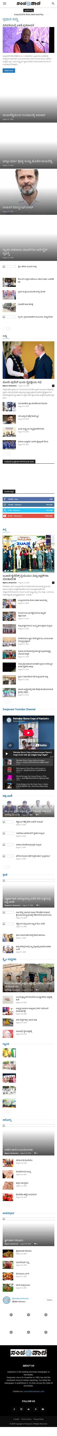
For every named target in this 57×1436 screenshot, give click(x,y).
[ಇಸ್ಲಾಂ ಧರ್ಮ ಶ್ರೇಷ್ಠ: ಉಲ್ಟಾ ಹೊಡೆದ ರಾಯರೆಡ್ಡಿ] (28, 146)
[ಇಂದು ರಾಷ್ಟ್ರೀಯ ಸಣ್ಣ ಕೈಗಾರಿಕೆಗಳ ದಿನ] (9, 432)
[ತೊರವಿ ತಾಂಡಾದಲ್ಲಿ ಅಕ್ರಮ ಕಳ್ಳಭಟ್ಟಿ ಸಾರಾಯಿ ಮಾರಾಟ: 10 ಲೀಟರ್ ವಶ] (28, 978)
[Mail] (28, 1409)
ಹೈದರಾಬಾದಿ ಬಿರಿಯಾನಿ (24, 1251)
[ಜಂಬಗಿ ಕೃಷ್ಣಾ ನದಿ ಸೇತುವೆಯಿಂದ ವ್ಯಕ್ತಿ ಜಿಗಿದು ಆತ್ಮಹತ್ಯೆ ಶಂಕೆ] (8, 1000)
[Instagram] (21, 1409)
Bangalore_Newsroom (13, 905)
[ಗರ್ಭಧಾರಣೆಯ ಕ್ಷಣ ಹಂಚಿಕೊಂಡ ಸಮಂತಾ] (9, 406)
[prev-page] (4, 329)
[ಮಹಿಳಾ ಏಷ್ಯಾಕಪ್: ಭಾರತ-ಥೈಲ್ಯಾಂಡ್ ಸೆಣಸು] (9, 444)
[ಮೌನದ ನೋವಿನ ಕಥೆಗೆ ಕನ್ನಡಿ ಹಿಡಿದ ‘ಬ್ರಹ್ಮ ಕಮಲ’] (8, 859)
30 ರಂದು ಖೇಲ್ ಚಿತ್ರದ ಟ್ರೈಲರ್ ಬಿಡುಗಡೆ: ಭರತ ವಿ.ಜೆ (28, 811)
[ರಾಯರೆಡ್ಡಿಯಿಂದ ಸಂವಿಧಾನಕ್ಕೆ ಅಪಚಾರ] (28, 100)
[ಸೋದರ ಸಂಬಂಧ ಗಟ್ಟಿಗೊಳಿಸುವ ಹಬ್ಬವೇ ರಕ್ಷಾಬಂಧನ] (9, 616)
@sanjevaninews (20, 1298)
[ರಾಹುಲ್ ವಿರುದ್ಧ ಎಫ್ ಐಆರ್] (28, 192)
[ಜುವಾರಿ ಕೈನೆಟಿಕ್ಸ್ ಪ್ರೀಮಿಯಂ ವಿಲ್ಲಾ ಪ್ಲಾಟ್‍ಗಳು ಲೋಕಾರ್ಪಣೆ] (28, 553)
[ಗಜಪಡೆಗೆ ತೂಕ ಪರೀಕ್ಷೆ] (9, 307)
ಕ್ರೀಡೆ (5, 874)
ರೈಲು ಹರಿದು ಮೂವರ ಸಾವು (27, 266)
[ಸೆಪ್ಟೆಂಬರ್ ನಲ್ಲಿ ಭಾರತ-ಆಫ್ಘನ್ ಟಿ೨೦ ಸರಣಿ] (8, 926)
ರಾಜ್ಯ (41, 336)
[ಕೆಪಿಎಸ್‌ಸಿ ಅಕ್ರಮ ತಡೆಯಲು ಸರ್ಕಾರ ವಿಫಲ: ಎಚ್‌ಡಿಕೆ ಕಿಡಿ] (9, 282)
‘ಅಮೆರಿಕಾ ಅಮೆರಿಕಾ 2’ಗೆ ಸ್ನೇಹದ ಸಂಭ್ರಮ (30, 833)
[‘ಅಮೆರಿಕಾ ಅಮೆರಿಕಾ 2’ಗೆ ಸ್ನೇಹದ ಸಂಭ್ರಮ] (8, 836)
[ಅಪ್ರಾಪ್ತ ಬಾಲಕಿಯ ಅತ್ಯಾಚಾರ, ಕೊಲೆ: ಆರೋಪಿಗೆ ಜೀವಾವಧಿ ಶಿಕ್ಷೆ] (8, 1011)
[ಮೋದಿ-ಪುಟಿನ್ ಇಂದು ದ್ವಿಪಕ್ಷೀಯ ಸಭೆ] (28, 360)
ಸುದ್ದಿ (5, 336)
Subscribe (48, 516)
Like (50, 499)
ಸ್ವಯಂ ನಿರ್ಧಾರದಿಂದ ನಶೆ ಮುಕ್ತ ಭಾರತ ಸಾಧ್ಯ (33, 677)
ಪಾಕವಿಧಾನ (8, 1213)
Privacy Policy (38, 1419)
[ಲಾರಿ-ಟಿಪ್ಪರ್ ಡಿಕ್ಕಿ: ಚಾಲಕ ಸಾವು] (8, 1022)
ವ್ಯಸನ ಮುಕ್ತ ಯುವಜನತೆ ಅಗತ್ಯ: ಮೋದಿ (31, 292)
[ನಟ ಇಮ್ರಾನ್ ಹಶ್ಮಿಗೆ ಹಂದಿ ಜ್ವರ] (9, 419)
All (13, 336)
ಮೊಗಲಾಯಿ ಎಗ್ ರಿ (22, 1274)
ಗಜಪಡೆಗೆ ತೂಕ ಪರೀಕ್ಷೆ (25, 304)
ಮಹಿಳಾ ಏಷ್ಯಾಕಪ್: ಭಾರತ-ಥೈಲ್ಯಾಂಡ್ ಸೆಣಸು (33, 441)
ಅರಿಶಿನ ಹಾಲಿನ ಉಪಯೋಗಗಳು (19, 1149)
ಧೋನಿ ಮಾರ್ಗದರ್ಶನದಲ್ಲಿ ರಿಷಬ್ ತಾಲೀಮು (30, 935)
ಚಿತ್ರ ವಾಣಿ (7, 795)
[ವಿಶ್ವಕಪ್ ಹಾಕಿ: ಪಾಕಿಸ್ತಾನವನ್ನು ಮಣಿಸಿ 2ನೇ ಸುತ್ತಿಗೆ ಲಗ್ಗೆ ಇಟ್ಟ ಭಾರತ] (28, 893)
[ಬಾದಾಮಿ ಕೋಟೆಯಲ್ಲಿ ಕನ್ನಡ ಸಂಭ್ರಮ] (8, 847)
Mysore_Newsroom (10, 386)
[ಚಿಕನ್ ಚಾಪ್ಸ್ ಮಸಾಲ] (8, 1288)
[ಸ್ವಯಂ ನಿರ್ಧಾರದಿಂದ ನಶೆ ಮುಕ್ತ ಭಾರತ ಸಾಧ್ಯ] (9, 680)
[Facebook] (14, 1409)
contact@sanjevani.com (33, 1391)
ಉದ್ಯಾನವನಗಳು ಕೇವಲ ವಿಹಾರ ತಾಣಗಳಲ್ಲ (32, 600)
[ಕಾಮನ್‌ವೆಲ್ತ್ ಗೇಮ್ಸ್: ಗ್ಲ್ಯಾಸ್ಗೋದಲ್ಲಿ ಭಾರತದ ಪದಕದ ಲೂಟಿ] (8, 949)
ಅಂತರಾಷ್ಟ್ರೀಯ (22, 336)
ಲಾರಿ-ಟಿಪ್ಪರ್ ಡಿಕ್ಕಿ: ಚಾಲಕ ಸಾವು (26, 1020)
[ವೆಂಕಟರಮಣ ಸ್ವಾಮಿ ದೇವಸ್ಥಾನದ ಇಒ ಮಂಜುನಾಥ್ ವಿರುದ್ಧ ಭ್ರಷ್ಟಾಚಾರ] (9, 641)
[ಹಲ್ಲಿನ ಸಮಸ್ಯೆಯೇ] (8, 1186)
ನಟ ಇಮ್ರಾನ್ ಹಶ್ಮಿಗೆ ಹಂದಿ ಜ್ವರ (28, 416)
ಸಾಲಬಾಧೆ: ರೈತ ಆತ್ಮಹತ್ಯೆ (24, 1031)
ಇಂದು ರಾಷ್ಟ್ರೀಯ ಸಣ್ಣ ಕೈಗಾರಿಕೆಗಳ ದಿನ (31, 429)
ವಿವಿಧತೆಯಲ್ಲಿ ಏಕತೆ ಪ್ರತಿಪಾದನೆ (18, 25)
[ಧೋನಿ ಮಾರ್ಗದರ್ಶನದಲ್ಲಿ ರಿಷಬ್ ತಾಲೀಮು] (8, 938)
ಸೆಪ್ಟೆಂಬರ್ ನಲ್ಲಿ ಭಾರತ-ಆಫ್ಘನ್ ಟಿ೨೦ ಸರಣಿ (30, 924)
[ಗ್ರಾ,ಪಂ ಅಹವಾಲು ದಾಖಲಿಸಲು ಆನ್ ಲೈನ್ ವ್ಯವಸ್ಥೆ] (28, 238)
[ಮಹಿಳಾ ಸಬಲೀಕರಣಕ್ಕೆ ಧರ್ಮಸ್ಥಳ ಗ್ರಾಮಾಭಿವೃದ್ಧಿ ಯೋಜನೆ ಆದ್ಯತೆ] (9, 654)
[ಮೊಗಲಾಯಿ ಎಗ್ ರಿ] (8, 1276)
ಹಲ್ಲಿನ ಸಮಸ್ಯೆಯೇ (22, 1183)
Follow (49, 505)
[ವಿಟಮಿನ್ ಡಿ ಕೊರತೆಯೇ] (8, 1163)
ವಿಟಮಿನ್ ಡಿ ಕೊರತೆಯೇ (24, 1160)
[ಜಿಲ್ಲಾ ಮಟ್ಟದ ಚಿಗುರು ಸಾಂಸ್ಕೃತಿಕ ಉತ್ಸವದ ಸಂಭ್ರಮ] (9, 629)
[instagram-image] (11, 1314)
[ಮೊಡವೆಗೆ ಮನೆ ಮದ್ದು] (8, 1174)
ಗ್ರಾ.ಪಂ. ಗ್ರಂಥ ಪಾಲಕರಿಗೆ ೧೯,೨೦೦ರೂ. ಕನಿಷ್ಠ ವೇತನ (35, 317)
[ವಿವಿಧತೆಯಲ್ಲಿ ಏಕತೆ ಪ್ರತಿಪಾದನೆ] (28, 40)
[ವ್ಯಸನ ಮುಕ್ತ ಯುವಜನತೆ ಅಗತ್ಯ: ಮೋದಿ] (9, 294)
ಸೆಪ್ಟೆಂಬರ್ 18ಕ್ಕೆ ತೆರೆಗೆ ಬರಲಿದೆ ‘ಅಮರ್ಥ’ (29, 822)
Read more (9, 71)
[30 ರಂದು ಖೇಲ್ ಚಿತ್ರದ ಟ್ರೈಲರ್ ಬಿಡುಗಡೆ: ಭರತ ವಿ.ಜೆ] (28, 808)
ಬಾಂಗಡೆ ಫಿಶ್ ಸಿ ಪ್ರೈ (22, 1262)
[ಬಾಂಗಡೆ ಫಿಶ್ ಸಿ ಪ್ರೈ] (8, 1265)
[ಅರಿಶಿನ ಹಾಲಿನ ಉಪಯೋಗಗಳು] (28, 1139)
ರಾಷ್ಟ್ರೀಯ (33, 336)
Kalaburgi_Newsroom (12, 815)
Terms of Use (26, 1419)
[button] (4, 3)
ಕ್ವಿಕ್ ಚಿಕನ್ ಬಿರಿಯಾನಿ (14, 1240)
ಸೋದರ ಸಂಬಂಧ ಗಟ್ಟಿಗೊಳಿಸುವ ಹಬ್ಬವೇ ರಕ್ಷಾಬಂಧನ (28, 14)
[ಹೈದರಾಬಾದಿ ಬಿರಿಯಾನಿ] (8, 1254)
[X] (35, 1409)
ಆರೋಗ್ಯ (7, 1119)
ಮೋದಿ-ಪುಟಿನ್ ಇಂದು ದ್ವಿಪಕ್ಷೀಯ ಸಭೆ (22, 382)
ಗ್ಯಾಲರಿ (6, 1043)
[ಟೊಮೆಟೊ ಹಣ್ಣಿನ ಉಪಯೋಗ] (8, 1197)
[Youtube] (42, 1409)
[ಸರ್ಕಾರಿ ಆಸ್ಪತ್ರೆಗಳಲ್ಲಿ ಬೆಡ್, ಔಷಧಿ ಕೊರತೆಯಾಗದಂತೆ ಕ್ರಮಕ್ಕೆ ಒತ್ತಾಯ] (9, 692)
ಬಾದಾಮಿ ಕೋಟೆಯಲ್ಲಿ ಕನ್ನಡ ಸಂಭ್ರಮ (28, 845)
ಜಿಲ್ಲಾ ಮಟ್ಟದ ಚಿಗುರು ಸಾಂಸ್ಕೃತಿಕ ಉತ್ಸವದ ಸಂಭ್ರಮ (35, 626)
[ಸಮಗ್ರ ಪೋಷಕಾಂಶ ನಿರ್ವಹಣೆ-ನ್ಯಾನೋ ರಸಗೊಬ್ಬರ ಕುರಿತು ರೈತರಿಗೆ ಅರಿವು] (9, 667)
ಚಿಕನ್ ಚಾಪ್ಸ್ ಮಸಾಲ (23, 1285)
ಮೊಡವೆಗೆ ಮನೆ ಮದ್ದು (23, 1172)
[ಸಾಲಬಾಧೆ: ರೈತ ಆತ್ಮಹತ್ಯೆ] (8, 1034)
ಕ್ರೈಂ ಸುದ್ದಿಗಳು (9, 959)
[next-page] (8, 329)
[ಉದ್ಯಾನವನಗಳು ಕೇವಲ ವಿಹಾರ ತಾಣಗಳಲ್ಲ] (9, 603)
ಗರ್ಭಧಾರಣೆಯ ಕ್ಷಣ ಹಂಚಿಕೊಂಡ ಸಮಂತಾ (32, 403)
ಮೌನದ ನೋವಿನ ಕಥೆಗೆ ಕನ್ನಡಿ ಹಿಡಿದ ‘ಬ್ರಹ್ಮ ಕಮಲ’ (33, 856)
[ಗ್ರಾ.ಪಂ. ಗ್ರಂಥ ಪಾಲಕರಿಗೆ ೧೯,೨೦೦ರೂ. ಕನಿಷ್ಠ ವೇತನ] (9, 320)
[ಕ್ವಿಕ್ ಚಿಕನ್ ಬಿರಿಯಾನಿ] (28, 1231)
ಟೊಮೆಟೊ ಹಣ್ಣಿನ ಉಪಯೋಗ (26, 1194)
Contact (16, 1419)
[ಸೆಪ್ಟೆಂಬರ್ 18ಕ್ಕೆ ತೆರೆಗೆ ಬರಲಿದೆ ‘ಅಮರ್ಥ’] (8, 824)
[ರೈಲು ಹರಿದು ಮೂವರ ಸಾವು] (9, 269)
